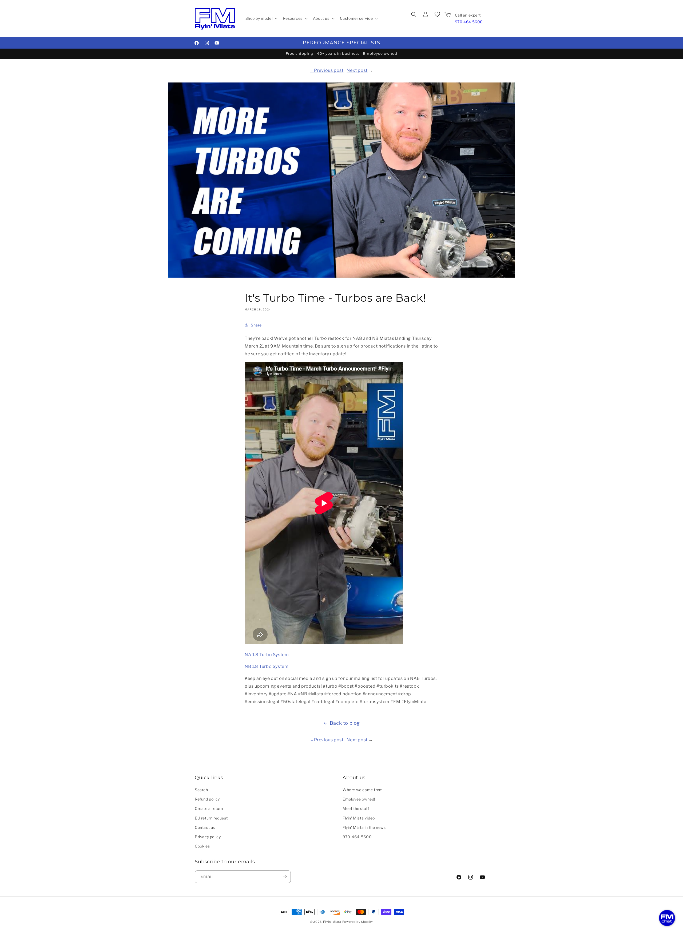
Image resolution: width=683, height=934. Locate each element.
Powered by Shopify (357, 922)
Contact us (205, 827)
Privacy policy (208, 836)
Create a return (209, 808)
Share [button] (256, 325)
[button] (261, 18)
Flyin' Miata (332, 922)
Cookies (202, 846)
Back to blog (345, 723)
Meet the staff (356, 808)
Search (201, 789)
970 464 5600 (469, 21)
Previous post (329, 70)
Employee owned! (359, 799)
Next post (357, 70)
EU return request (211, 818)
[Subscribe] (285, 876)
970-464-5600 (357, 836)
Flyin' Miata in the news (364, 827)
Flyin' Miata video (359, 818)
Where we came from (363, 789)
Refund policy (207, 799)
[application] (667, 918)
